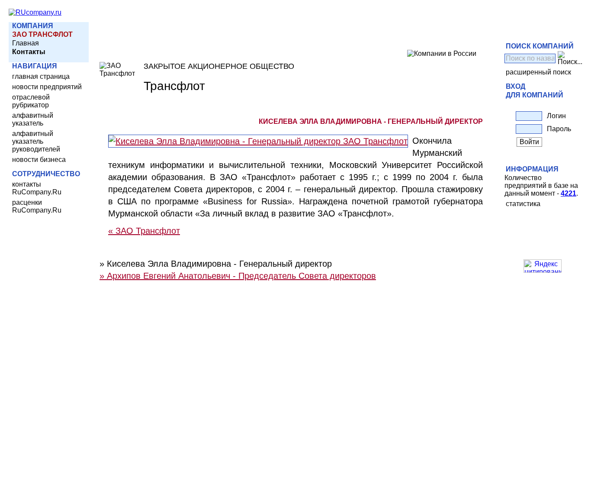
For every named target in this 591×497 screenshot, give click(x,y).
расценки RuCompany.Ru (36, 206)
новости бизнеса (39, 159)
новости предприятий (47, 86)
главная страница (41, 76)
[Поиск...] (570, 58)
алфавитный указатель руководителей (36, 141)
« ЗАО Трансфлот (144, 231)
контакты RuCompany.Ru (36, 188)
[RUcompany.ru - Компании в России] (35, 12)
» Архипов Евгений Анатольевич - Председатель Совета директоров (238, 276)
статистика (523, 203)
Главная (25, 43)
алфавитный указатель (32, 119)
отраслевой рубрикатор (31, 101)
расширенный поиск (538, 72)
